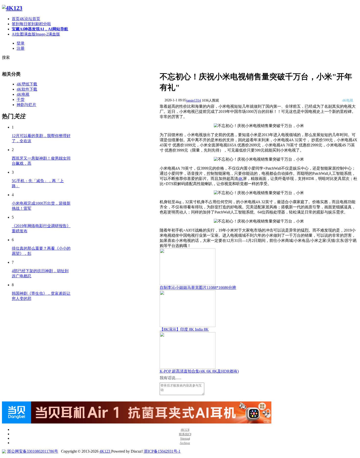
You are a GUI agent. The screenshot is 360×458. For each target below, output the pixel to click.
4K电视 (23, 94)
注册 (20, 48)
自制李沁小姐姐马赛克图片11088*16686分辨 (198, 287)
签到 (31, 24)
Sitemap (185, 438)
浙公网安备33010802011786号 (32, 451)
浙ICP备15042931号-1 (162, 451)
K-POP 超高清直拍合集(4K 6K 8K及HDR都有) (199, 371)
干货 (20, 99)
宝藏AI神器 (40, 29)
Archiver (185, 443)
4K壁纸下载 (27, 84)
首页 (26, 19)
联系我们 (185, 434)
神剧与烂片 (26, 105)
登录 (20, 43)
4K (240, 178)
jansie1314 (193, 100)
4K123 (185, 430)
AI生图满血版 (36, 34)
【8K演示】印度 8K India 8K (184, 329)
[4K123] (12, 8)
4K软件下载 (27, 89)
